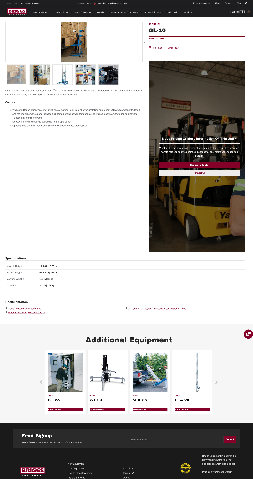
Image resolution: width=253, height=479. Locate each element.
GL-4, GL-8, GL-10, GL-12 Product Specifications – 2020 (157, 308)
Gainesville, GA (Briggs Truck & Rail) (111, 3)
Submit (230, 439)
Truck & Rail (171, 12)
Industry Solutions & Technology (125, 12)
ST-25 (54, 400)
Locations (187, 12)
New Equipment (40, 12)
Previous (3, 41)
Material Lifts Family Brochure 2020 (26, 312)
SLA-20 (182, 400)
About (218, 3)
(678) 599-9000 (238, 12)
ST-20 (96, 400)
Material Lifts (156, 38)
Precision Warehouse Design (217, 472)
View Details (55, 409)
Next (144, 41)
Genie (154, 24)
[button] (246, 3)
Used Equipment (62, 12)
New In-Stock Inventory (80, 473)
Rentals (100, 12)
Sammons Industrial (212, 460)
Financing (128, 473)
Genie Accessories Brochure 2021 (25, 308)
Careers (228, 3)
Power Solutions (153, 12)
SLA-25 (140, 400)
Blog (239, 3)
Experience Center (202, 3)
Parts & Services (83, 12)
